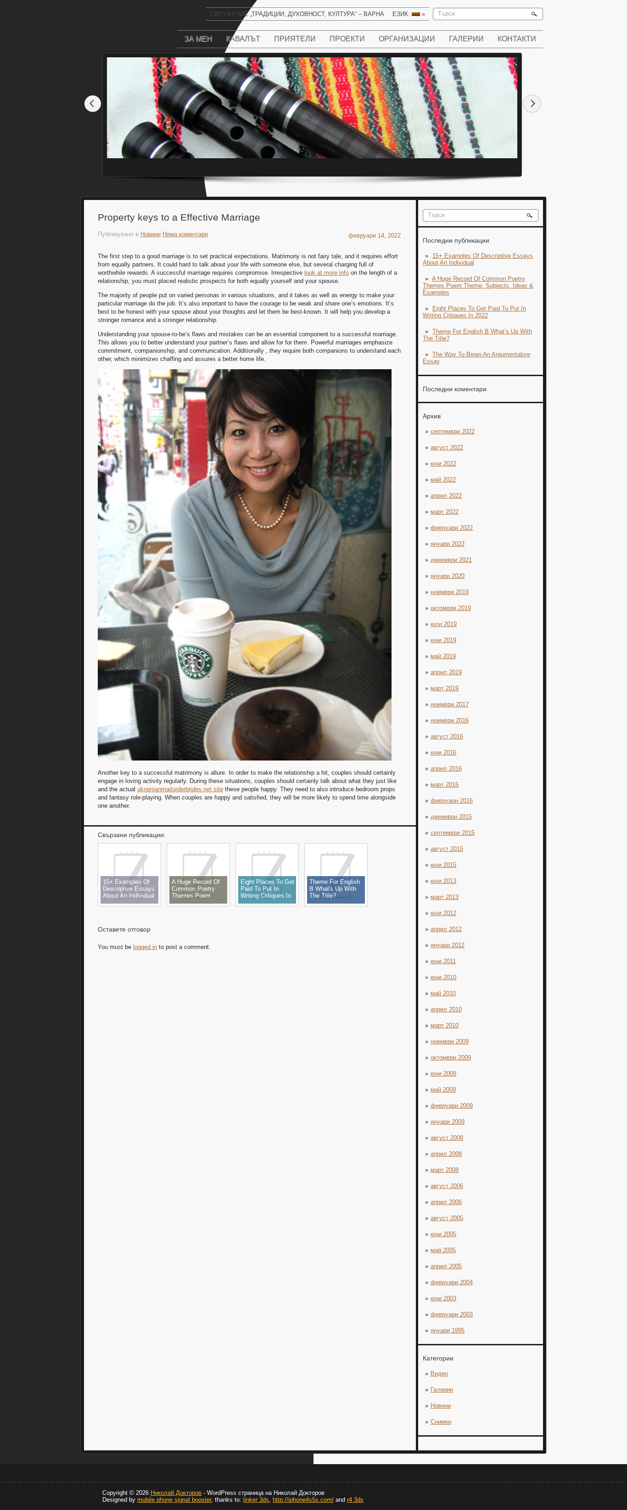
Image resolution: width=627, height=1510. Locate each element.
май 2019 (443, 656)
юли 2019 (444, 624)
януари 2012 (448, 945)
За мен (198, 39)
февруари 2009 (452, 1105)
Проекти (347, 39)
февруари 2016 (452, 800)
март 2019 (445, 688)
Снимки (441, 1421)
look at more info (326, 272)
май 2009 (443, 1089)
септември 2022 (453, 431)
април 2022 (446, 495)
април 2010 (446, 1009)
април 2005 (446, 1266)
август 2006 (447, 1185)
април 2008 (446, 1153)
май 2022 (443, 479)
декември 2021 (451, 559)
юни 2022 (443, 463)
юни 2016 (443, 752)
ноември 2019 (450, 591)
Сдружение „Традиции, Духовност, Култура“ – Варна (297, 14)
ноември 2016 (450, 720)
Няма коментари (185, 234)
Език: (408, 14)
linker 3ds (256, 1499)
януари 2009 (448, 1121)
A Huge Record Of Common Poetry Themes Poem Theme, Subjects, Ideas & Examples (478, 285)
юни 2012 (443, 913)
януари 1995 (448, 1330)
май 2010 (443, 993)
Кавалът (243, 39)
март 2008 (445, 1169)
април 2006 (446, 1202)
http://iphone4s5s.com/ (303, 1499)
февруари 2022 (452, 527)
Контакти (517, 39)
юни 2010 (443, 977)
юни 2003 (443, 1298)
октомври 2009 (451, 1057)
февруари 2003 (452, 1314)
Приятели (295, 39)
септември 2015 (453, 832)
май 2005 (443, 1250)
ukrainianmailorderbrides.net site (180, 789)
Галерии (466, 39)
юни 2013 (443, 880)
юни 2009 (443, 1073)
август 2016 (447, 736)
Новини (441, 1405)
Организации (407, 39)
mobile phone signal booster (174, 1499)
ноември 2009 (450, 1041)
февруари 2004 (452, 1282)
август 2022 (447, 447)
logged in (145, 947)
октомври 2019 (451, 608)
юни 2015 (443, 864)
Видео (439, 1373)
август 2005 (447, 1218)
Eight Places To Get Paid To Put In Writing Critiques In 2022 (474, 312)
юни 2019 (443, 640)
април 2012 (446, 929)
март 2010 (445, 1025)
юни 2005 (443, 1234)
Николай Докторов (176, 1492)
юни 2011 (443, 961)
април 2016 (446, 768)
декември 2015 (451, 816)
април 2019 (446, 672)
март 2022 (445, 511)
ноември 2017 (450, 704)
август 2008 (447, 1137)
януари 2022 (448, 543)
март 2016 (445, 784)
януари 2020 (448, 575)
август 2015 (447, 848)
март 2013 (445, 897)
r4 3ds (355, 1499)
